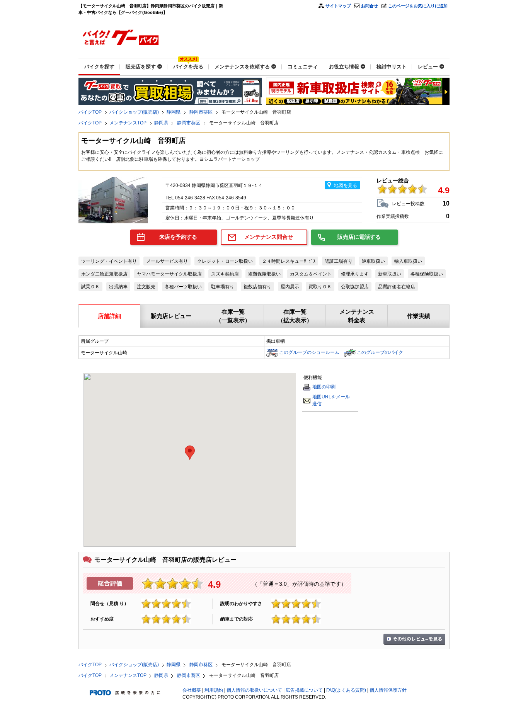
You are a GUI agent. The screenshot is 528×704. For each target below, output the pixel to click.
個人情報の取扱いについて (254, 690)
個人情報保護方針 (388, 690)
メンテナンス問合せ (268, 237)
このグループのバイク (380, 352)
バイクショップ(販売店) (134, 112)
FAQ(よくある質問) (346, 690)
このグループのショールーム (309, 352)
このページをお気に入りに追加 (418, 5)
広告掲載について (304, 690)
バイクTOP (90, 112)
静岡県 (174, 112)
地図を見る (345, 185)
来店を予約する (178, 237)
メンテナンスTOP (127, 123)
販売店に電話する (359, 237)
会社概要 (191, 690)
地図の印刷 (324, 386)
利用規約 (213, 690)
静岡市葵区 (201, 112)
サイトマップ (338, 5)
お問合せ (369, 5)
